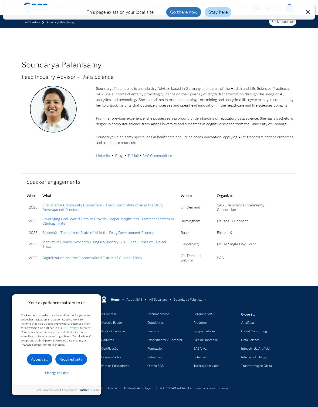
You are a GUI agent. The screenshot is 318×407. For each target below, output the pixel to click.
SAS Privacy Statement (77, 328)
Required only (70, 359)
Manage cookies (56, 373)
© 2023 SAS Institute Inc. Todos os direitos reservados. (195, 388)
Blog (119, 155)
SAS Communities (157, 155)
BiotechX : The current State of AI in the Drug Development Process (98, 232)
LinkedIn (103, 155)
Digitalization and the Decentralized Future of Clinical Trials (92, 258)
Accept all (39, 359)
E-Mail (133, 155)
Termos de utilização (104, 388)
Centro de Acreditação (138, 388)
